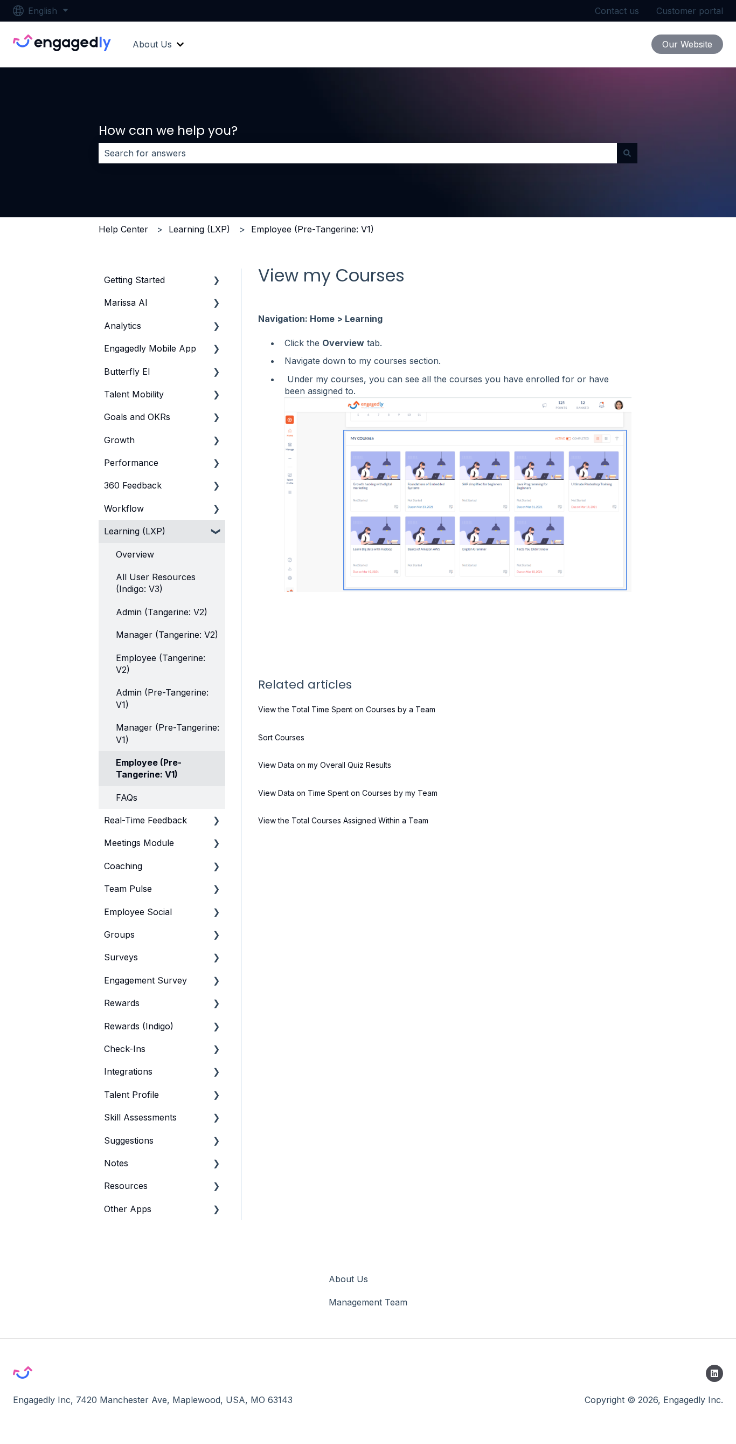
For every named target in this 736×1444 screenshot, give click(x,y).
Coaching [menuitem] (123, 866)
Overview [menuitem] (135, 554)
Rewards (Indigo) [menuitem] (138, 1026)
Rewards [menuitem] (122, 1003)
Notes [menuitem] (116, 1163)
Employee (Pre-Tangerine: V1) (312, 229)
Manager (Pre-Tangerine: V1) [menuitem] (167, 733)
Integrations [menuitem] (128, 1071)
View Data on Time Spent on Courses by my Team (348, 792)
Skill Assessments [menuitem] (140, 1117)
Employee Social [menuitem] (138, 911)
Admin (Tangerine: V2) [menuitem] (161, 612)
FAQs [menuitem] (126, 797)
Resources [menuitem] (126, 1185)
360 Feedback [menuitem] (133, 485)
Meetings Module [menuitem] (139, 842)
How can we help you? (168, 130)
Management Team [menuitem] (368, 1302)
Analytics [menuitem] (122, 325)
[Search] (627, 153)
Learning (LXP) (199, 229)
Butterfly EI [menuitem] (127, 371)
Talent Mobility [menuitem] (134, 394)
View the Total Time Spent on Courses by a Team (346, 709)
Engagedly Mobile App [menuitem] (150, 348)
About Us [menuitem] (348, 1279)
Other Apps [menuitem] (127, 1209)
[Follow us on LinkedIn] (714, 1373)
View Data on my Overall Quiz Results (324, 764)
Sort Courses (281, 737)
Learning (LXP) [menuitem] (134, 531)
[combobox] (358, 153)
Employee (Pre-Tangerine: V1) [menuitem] (149, 768)
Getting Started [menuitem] (134, 279)
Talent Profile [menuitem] (131, 1094)
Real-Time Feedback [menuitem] (145, 820)
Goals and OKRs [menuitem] (137, 416)
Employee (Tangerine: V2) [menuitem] (160, 663)
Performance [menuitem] (131, 462)
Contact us (617, 10)
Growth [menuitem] (119, 440)
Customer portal (689, 10)
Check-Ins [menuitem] (124, 1048)
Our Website (687, 44)
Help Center (123, 229)
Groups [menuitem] (119, 934)
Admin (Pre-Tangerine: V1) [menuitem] (162, 698)
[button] (216, 281)
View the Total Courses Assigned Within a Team (343, 820)
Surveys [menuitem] (121, 957)
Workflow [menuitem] (124, 508)
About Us (152, 44)
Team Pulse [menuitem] (128, 888)
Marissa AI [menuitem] (126, 302)
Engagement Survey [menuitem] (145, 980)
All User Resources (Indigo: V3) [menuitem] (156, 583)
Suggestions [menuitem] (129, 1140)
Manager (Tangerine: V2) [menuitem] (167, 634)
